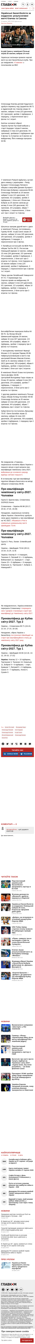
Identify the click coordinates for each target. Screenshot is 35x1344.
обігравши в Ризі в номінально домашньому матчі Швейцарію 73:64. (14, 523)
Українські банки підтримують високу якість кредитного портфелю (20, 1266)
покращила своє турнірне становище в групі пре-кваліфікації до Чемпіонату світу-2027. (17, 610)
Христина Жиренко (6, 23)
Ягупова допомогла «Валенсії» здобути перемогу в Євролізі (20, 896)
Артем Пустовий (9, 727)
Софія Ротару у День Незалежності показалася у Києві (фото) (20, 1177)
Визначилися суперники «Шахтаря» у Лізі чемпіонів (22, 1027)
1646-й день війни (7, 8)
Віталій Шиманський (7, 735)
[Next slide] (33, 8)
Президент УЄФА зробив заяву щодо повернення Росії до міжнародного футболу (22, 1076)
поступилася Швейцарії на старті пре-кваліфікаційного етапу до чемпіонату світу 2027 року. (17, 637)
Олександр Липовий (7, 730)
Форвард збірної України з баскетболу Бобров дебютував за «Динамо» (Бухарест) (22, 964)
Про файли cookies (6, 1340)
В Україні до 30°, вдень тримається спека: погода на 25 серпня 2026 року (16, 1245)
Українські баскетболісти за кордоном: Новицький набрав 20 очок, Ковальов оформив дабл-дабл (22, 908)
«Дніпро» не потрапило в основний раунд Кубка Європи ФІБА (22, 919)
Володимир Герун (21, 727)
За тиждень (4, 1155)
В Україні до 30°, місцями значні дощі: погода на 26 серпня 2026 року (15, 1222)
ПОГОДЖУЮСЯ (27, 1340)
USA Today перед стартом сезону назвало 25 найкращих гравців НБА (22, 930)
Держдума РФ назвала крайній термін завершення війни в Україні (21, 1193)
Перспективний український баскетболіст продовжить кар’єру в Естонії (21, 885)
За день (20, 1155)
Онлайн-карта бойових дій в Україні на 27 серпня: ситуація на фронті (21, 1161)
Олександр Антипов (7, 732)
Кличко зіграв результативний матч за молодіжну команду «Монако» (22, 953)
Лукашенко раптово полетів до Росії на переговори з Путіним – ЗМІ (15, 1215)
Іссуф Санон (18, 732)
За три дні (13, 1155)
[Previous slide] (30, 8)
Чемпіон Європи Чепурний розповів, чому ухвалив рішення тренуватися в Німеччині (22, 1087)
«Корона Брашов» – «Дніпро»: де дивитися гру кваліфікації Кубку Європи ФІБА (21, 975)
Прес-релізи (8, 1259)
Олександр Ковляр (20, 735)
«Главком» (18, 62)
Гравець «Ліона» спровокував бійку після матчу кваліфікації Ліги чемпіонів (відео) (22, 1038)
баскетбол (5, 737)
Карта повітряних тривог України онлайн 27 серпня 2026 (21, 1169)
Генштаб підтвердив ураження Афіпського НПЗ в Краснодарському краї (17, 1229)
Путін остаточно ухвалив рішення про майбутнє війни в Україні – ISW (21, 1185)
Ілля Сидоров (19, 730)
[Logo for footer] (8, 1285)
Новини (5, 1021)
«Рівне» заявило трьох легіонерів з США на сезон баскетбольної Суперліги (22, 941)
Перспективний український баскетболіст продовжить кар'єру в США (21, 1050)
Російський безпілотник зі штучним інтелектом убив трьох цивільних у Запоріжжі (14, 1237)
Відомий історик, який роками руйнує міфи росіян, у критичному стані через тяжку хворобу (21, 1201)
